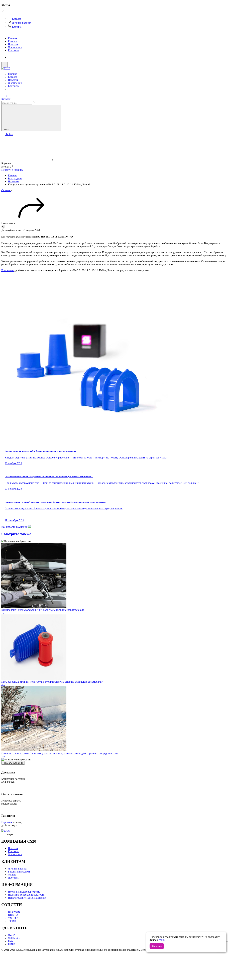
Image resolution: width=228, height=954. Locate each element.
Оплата (12, 874)
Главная (12, 38)
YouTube (13, 917)
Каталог (16, 18)
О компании (15, 47)
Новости (13, 44)
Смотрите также (16, 534)
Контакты (13, 50)
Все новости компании (14, 526)
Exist (10, 941)
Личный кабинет (21, 22)
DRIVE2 (13, 914)
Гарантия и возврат (19, 871)
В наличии (7, 270)
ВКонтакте (14, 911)
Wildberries (14, 938)
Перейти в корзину (12, 169)
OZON (12, 935)
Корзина (16, 26)
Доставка (13, 877)
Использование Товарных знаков (27, 897)
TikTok (12, 920)
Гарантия (6, 822)
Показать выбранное (13, 763)
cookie (162, 939)
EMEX (12, 944)
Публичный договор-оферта (24, 891)
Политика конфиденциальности (26, 894)
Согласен (157, 946)
